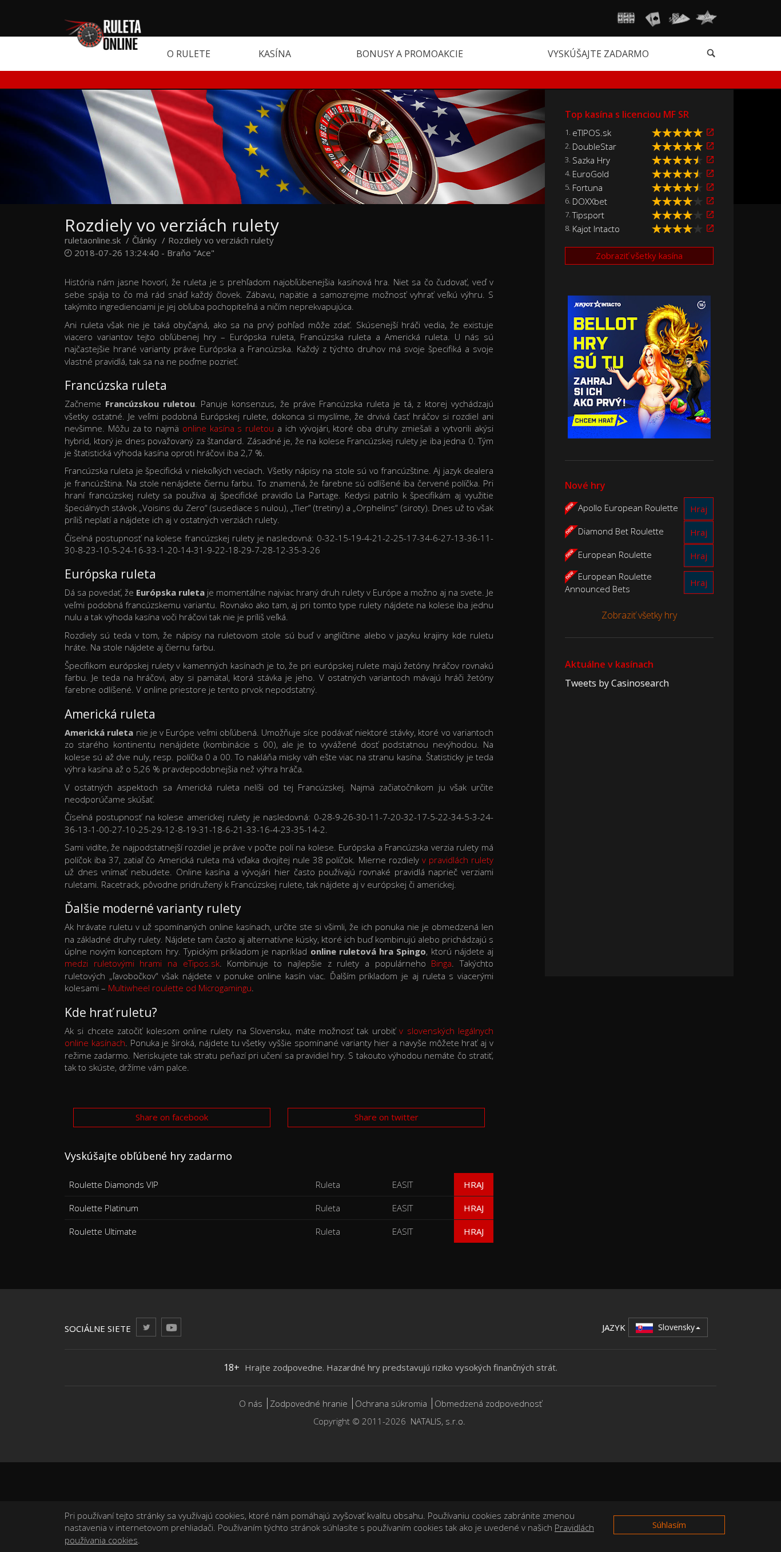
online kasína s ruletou (228, 428)
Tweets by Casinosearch (617, 683)
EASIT (402, 1184)
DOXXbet (589, 201)
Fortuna (587, 187)
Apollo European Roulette (628, 507)
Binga (441, 963)
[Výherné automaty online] (626, 18)
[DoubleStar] (710, 146)
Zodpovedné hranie (309, 1403)
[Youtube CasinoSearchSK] (171, 1327)
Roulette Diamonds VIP (113, 1184)
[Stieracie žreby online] (706, 18)
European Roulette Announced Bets (608, 582)
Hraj (474, 1184)
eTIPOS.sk (591, 132)
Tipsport (588, 215)
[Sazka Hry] (710, 159)
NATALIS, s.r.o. (438, 1421)
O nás (250, 1403)
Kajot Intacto (596, 229)
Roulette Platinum (103, 1208)
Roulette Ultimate (103, 1231)
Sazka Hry (591, 160)
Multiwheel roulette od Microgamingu (180, 988)
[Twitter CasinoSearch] (146, 1327)
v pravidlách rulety (457, 859)
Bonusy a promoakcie (409, 53)
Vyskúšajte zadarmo (598, 53)
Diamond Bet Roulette (621, 530)
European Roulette (615, 554)
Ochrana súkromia (391, 1403)
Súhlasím (669, 1524)
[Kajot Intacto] (710, 228)
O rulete (188, 53)
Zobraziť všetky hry (639, 615)
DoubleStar (594, 146)
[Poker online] (679, 18)
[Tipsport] (710, 214)
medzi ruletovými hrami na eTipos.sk (142, 963)
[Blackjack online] (653, 18)
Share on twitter (386, 1117)
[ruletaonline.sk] (103, 33)
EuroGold (590, 174)
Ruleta (328, 1184)
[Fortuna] (710, 187)
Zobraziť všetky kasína (639, 255)
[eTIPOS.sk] (710, 132)
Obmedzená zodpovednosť (488, 1403)
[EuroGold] (710, 173)
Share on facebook (172, 1117)
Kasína (274, 53)
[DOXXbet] (710, 201)
